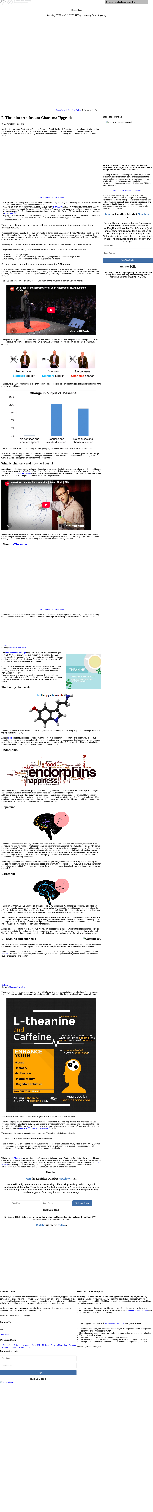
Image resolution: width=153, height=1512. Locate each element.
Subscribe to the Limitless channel (51, 198)
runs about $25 (10, 213)
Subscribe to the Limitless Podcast (69, 110)
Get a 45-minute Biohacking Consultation (127, 190)
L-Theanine (19, 544)
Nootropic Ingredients (17, 648)
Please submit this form (138, 1310)
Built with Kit (51, 1210)
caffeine (4, 954)
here (10, 738)
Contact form (5, 1335)
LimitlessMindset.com (114, 1323)
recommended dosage (15, 653)
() (34, 1128)
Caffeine (4, 985)
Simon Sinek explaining (21, 473)
